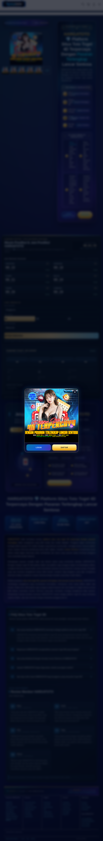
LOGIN (39, 447)
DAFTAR (64, 447)
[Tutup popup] (75, 392)
